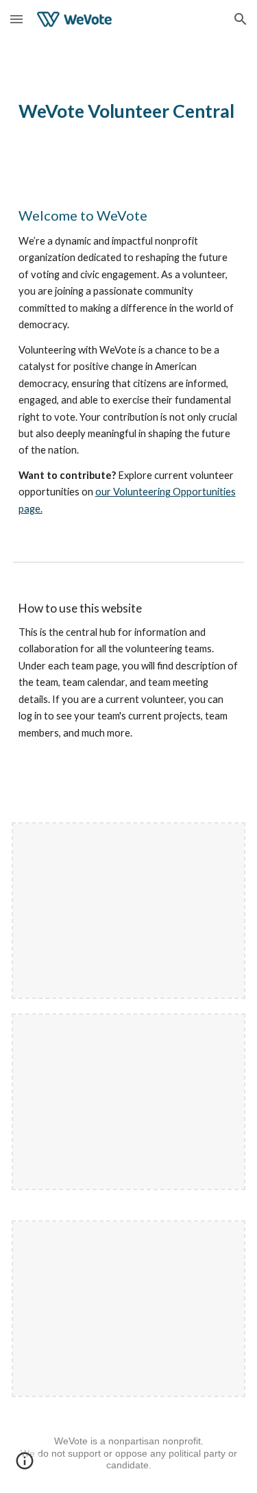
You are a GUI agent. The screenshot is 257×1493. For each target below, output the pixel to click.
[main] (129, 111)
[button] (16, 19)
